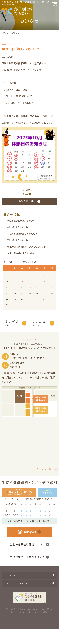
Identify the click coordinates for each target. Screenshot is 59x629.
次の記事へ (28, 194)
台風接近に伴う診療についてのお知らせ (26, 247)
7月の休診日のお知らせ (18, 240)
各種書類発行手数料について (21, 221)
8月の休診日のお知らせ (18, 227)
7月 (10, 262)
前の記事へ (31, 190)
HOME (5, 33)
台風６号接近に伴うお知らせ (21, 253)
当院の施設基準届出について (27, 544)
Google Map (45, 469)
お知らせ (15, 33)
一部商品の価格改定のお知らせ (22, 234)
